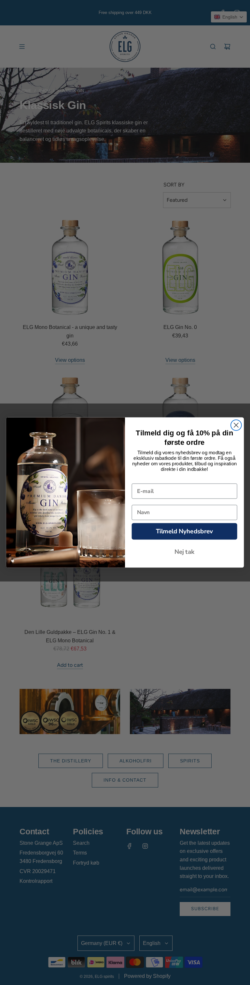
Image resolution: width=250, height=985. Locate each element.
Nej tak (184, 552)
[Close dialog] (236, 425)
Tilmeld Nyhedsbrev (184, 531)
